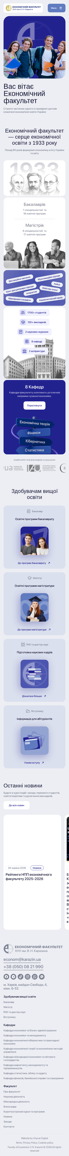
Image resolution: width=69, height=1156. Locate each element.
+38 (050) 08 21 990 (23, 966)
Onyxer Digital (40, 1138)
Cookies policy (45, 1142)
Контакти (9, 1126)
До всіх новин (16, 805)
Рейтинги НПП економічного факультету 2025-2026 (29, 876)
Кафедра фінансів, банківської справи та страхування (34, 1078)
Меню (54, 8)
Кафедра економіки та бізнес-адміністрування (30, 1030)
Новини (37, 867)
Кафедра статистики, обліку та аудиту (25, 1073)
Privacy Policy (30, 1142)
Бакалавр (9, 1002)
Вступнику (10, 1017)
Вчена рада (10, 1106)
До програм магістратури (32, 629)
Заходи (8, 1121)
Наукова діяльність (14, 1096)
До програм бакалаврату (32, 563)
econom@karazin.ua (22, 959)
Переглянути (34, 405)
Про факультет (12, 1091)
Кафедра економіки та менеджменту (25, 1035)
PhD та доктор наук (14, 1012)
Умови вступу (32, 762)
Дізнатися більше (32, 696)
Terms (19, 1142)
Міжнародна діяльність (17, 1101)
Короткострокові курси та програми (24, 1111)
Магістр (8, 1007)
